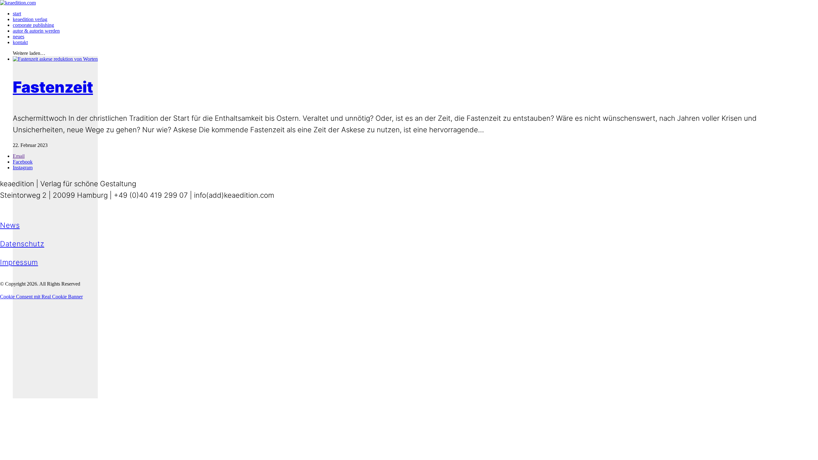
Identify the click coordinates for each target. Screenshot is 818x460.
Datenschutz (22, 243)
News (10, 225)
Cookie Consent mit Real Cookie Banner (41, 296)
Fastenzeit (53, 87)
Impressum (19, 262)
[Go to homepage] (18, 2)
